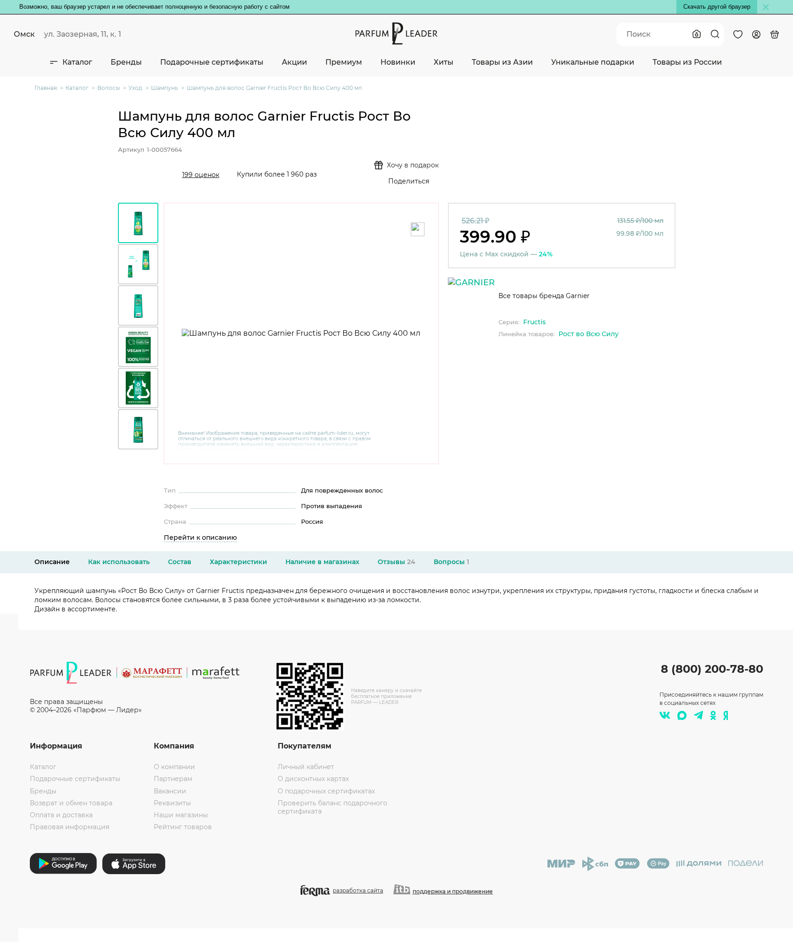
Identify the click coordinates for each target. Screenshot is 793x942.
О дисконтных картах (313, 779)
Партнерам (173, 779)
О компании (174, 767)
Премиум (343, 62)
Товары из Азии (502, 62)
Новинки (397, 62)
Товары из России (687, 62)
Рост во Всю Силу (588, 334)
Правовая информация (69, 827)
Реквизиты (172, 803)
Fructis (534, 322)
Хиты (443, 62)
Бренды (126, 62)
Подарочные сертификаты (211, 62)
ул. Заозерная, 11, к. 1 (82, 34)
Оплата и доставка (61, 815)
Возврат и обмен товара (71, 803)
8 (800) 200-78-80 (712, 669)
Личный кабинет (306, 767)
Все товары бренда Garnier (544, 296)
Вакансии (170, 791)
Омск (24, 34)
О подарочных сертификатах (326, 791)
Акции (294, 62)
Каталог (77, 62)
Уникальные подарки (592, 62)
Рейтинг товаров (183, 827)
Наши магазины (181, 815)
